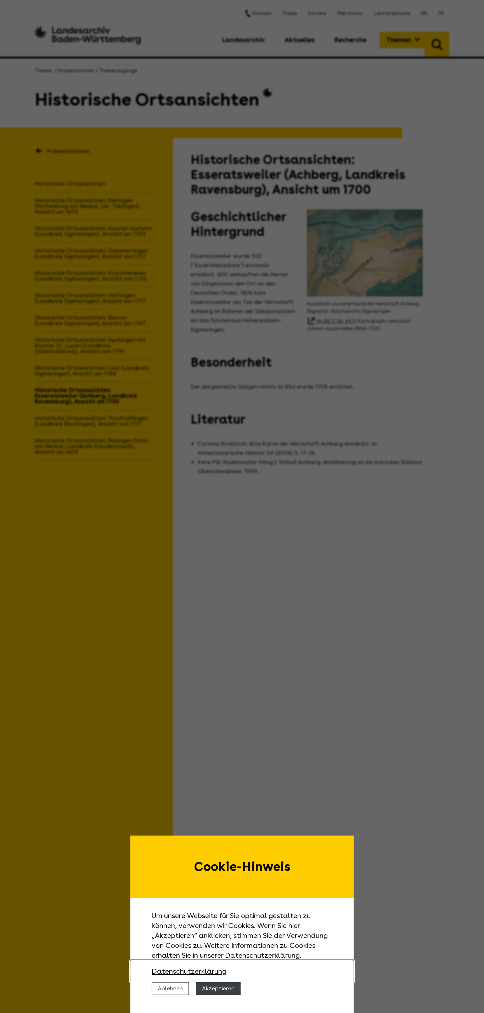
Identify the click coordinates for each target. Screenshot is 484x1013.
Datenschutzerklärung (189, 971)
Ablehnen (170, 988)
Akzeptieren (218, 988)
